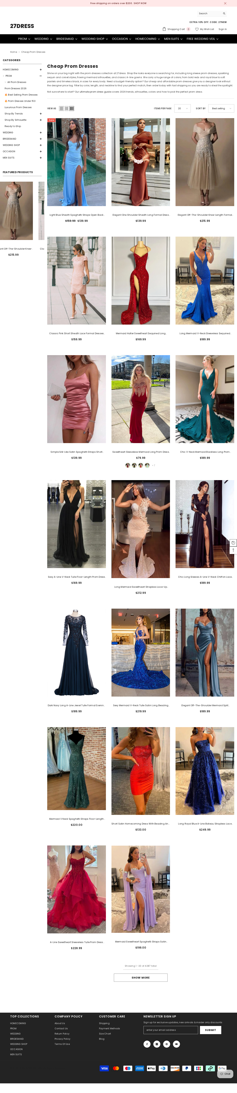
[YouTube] (176, 1044)
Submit (210, 1030)
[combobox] (209, 13)
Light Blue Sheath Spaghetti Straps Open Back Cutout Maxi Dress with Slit (77, 215)
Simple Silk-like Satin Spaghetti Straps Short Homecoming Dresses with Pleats (76, 452)
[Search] (212, 13)
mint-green (147, 465)
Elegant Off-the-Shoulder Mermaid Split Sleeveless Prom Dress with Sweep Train (204, 705)
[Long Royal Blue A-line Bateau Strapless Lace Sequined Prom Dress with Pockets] (205, 771)
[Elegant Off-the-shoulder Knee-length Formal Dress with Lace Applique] (205, 162)
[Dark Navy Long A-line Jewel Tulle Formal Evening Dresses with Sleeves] (76, 653)
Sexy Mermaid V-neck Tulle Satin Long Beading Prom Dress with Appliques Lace (140, 705)
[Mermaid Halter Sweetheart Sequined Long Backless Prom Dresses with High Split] (140, 281)
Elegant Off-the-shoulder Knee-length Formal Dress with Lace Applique (205, 215)
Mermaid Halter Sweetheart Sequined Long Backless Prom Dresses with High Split (141, 334)
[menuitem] (22, 69)
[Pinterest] (166, 1044)
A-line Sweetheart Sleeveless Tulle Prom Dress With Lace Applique (76, 942)
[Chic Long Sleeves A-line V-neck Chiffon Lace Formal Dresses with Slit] (205, 524)
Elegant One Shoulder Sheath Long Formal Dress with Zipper (22, 249)
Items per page (162, 108)
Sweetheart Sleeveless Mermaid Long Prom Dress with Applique (140, 452)
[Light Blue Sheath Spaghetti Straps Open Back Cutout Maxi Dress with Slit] (76, 162)
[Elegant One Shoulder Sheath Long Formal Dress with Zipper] (22, 211)
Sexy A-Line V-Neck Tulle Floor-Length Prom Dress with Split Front (76, 577)
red (140, 465)
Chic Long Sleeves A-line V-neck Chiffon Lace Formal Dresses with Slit (205, 577)
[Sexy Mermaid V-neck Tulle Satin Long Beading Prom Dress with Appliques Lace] (140, 653)
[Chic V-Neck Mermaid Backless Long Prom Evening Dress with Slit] (205, 399)
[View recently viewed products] (233, 543)
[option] (118, 3)
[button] (22, 69)
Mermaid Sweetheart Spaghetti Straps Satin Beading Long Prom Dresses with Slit (140, 942)
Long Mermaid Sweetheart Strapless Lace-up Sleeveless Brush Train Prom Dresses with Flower (140, 587)
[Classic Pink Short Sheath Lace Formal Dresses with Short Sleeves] (76, 281)
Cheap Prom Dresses (33, 52)
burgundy (128, 465)
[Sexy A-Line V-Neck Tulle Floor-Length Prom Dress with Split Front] (76, 524)
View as (51, 108)
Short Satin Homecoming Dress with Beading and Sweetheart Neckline (140, 824)
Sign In (223, 29)
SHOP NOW (136, 3)
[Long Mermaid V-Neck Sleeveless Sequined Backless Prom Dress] (205, 281)
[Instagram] (156, 1044)
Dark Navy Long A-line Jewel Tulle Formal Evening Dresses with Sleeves (77, 705)
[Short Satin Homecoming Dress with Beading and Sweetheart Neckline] (140, 771)
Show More (141, 977)
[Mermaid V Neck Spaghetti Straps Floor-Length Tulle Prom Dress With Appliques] (76, 768)
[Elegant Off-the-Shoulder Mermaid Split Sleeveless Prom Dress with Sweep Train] (205, 653)
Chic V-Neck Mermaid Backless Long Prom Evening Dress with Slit (205, 452)
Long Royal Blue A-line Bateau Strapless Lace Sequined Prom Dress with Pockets (205, 824)
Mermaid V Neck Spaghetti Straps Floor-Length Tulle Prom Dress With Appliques (76, 819)
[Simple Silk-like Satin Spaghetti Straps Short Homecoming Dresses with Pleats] (76, 399)
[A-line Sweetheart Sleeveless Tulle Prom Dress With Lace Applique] (76, 889)
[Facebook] (147, 1044)
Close (225, 3)
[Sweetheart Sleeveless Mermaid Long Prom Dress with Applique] (140, 399)
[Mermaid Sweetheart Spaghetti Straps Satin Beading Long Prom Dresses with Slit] (140, 889)
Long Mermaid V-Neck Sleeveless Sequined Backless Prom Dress (205, 334)
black (134, 465)
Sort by (201, 108)
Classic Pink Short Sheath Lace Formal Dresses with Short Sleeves (76, 334)
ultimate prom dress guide (95, 91)
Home (13, 52)
